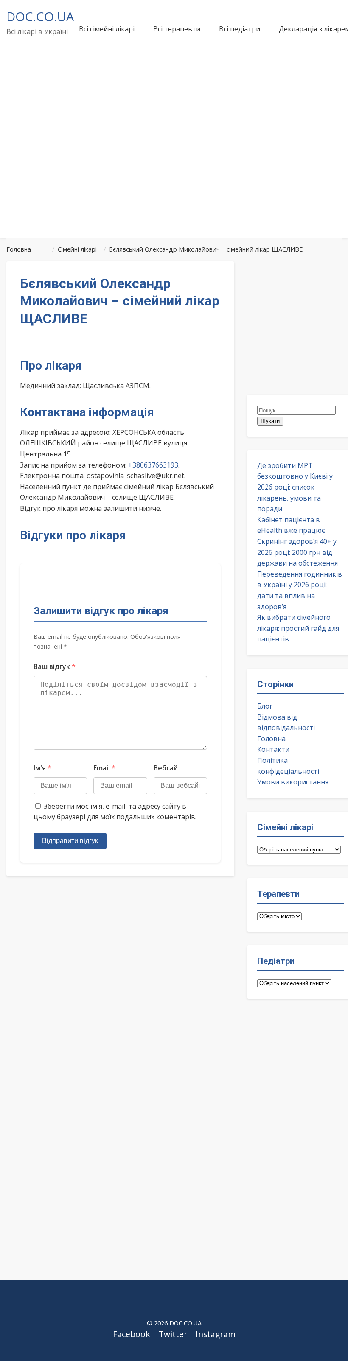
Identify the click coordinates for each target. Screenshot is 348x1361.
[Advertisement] (174, 167)
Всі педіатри (239, 29)
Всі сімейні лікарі (107, 29)
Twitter (173, 1334)
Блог (264, 706)
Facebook (131, 1334)
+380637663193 (153, 465)
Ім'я (42, 768)
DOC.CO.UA (40, 16)
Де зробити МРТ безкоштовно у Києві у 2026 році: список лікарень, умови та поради (295, 487)
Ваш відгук (55, 666)
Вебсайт (168, 768)
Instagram (216, 1334)
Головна (271, 738)
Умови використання (292, 782)
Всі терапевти (176, 29)
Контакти (273, 749)
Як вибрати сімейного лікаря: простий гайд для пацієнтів (298, 628)
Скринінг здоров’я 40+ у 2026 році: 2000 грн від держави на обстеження (297, 552)
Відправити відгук (70, 840)
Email (104, 768)
